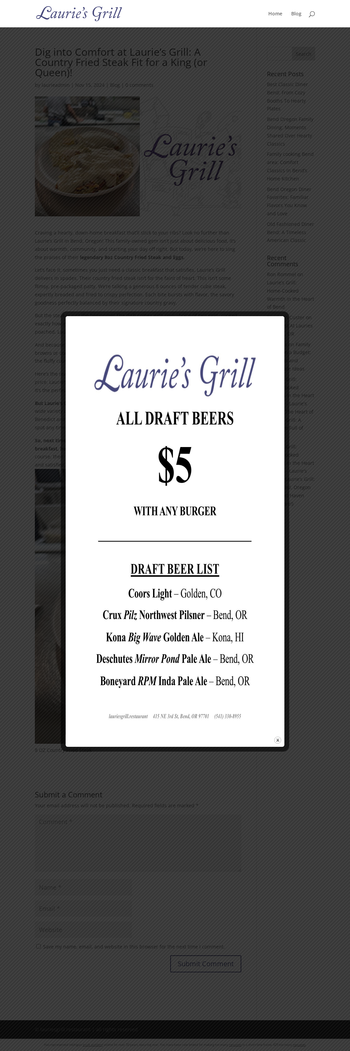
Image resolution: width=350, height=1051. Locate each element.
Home (275, 14)
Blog (296, 14)
